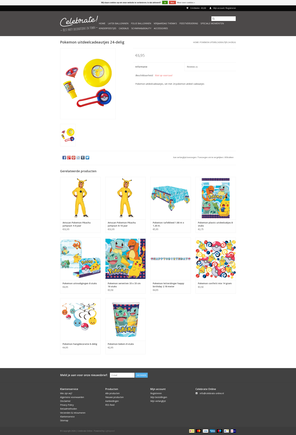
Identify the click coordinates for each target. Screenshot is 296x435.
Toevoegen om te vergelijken (211, 157)
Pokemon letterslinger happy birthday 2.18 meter (168, 285)
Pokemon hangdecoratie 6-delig (80, 343)
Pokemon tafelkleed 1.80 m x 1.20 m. (168, 224)
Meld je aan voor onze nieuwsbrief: (84, 375)
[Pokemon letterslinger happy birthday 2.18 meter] (170, 258)
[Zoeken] (213, 18)
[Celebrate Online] (79, 23)
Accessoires (161, 28)
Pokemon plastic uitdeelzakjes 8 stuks (215, 224)
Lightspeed (110, 431)
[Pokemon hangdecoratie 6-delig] (80, 319)
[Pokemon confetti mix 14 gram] (215, 258)
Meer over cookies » (186, 3)
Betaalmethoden (68, 408)
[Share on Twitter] (87, 157)
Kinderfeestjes (107, 28)
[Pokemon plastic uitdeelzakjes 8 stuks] (215, 198)
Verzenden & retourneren (72, 412)
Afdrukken (229, 157)
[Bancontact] (226, 430)
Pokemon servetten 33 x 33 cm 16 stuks (124, 285)
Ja (165, 3)
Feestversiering (188, 23)
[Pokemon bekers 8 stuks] (125, 319)
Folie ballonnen (141, 23)
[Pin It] (73, 157)
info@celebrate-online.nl (212, 393)
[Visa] (205, 430)
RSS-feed (109, 404)
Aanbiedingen (112, 401)
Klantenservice (67, 416)
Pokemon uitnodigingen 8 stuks (80, 283)
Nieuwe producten (114, 397)
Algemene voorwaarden (72, 397)
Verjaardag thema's (165, 23)
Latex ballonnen (118, 23)
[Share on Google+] (69, 157)
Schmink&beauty (141, 28)
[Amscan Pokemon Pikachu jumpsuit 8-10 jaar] (125, 198)
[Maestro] (219, 430)
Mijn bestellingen (158, 397)
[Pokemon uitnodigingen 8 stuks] (80, 258)
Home (102, 23)
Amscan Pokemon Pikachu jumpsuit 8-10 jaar (122, 224)
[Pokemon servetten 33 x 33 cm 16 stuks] (125, 258)
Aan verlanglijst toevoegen (185, 157)
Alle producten (112, 393)
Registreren (156, 393)
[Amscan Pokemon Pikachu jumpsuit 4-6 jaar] (80, 198)
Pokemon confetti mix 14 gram (215, 283)
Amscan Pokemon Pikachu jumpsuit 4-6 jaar (77, 224)
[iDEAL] (191, 430)
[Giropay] (233, 430)
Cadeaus (124, 28)
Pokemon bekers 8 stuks (121, 343)
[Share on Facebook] (64, 157)
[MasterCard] (198, 430)
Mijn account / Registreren (224, 8)
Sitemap (64, 420)
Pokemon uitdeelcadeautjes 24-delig (218, 42)
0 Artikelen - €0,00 (198, 8)
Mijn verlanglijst (158, 401)
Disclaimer (65, 401)
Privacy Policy (67, 404)
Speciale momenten (212, 23)
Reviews (192, 66)
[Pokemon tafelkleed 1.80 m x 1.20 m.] (170, 198)
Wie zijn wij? (66, 393)
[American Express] (212, 430)
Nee (172, 3)
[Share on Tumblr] (83, 157)
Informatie (141, 66)
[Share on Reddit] (78, 157)
